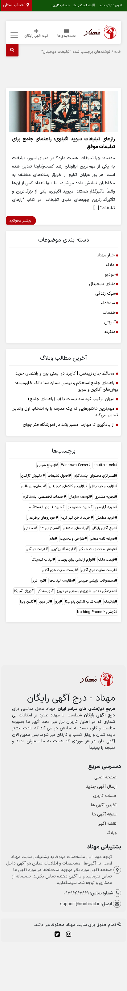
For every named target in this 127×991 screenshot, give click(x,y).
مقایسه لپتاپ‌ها (61, 580)
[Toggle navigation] (13, 35)
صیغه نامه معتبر (102, 538)
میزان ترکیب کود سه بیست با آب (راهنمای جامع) (71, 399)
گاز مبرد (44, 601)
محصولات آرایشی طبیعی (96, 580)
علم (52, 538)
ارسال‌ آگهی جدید (101, 786)
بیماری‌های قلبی (32, 486)
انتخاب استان (15, 5)
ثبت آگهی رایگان (36, 36)
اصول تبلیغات (58, 476)
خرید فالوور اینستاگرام (45, 507)
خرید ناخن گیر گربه (76, 517)
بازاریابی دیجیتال (102, 486)
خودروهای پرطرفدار (41, 517)
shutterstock (104, 465)
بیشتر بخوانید (20, 220)
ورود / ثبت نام (110, 5)
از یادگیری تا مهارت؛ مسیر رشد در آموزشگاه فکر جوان (68, 424)
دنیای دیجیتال (102, 284)
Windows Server (74, 465)
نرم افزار (38, 580)
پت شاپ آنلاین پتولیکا (82, 601)
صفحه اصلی (105, 777)
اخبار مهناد (106, 255)
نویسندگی (44, 591)
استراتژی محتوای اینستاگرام (94, 476)
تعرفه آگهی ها (104, 814)
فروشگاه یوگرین (62, 549)
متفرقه (110, 332)
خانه (117, 52)
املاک (111, 265)
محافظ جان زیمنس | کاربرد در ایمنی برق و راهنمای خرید (64, 373)
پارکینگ (109, 601)
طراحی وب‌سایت (72, 538)
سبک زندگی (105, 293)
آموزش (110, 322)
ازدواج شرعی (46, 465)
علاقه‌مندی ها (82, 5)
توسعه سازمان (79, 497)
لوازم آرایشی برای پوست (75, 559)
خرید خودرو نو (79, 507)
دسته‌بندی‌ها (66, 36)
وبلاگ (111, 833)
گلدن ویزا (27, 601)
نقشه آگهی (107, 823)
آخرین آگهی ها (104, 805)
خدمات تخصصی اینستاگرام (43, 497)
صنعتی (29, 528)
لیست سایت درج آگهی (98, 570)
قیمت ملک (106, 559)
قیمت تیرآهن (36, 549)
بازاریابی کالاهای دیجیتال (67, 486)
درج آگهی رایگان (103, 528)
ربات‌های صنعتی (75, 528)
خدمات (109, 312)
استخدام (108, 303)
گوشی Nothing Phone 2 (96, 612)
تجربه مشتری (105, 497)
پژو (57, 601)
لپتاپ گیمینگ (42, 559)
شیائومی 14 (49, 528)
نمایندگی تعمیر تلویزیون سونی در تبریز (86, 591)
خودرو (110, 274)
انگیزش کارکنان (32, 476)
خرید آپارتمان (105, 507)
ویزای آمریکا (22, 591)
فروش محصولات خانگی (97, 549)
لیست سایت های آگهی (59, 570)
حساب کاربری (61, 5)
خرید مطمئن (105, 517)
